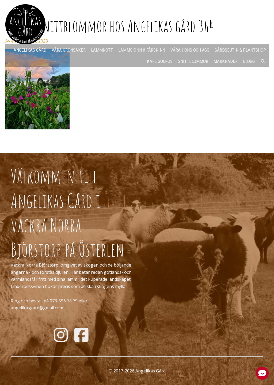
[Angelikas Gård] (25, 24)
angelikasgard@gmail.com (37, 308)
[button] (263, 61)
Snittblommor (193, 61)
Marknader (226, 61)
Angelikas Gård (30, 50)
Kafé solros (160, 61)
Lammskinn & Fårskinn (141, 50)
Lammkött (102, 50)
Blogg (249, 61)
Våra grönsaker (69, 50)
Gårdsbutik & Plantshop (240, 50)
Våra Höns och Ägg (189, 50)
